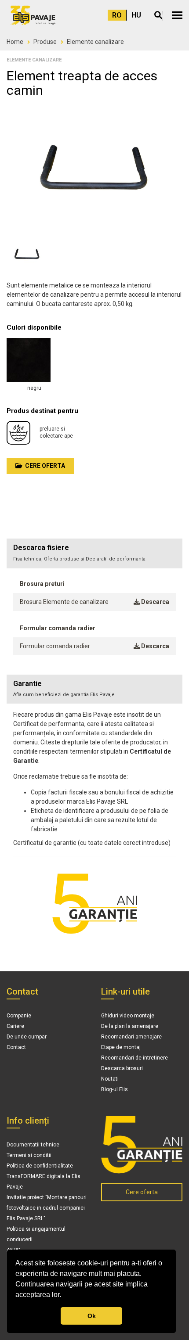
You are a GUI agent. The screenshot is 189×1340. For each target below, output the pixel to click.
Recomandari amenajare (131, 1037)
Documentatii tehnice (33, 1145)
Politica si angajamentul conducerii (36, 1234)
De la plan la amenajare (129, 1026)
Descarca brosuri (122, 1068)
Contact (16, 1047)
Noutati (110, 1079)
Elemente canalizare (95, 41)
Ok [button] (91, 1315)
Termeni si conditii (29, 1155)
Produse (45, 41)
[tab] (94, 689)
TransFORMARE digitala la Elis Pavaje (43, 1181)
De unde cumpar (27, 1037)
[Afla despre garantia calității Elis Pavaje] (141, 1145)
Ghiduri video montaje (127, 1016)
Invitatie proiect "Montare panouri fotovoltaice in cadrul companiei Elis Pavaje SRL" (47, 1207)
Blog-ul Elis (114, 1089)
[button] (177, 15)
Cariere (15, 1026)
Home (15, 41)
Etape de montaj (121, 1047)
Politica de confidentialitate (40, 1166)
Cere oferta (43, 465)
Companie (19, 1016)
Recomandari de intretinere (134, 1058)
